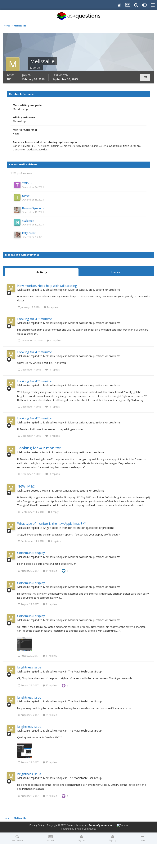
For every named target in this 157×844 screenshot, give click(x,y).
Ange (46, 528)
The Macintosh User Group (85, 671)
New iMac (25, 486)
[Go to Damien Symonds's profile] (17, 210)
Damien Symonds (33, 208)
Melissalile (23, 289)
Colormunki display (31, 553)
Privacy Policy (36, 825)
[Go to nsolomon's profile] (17, 222)
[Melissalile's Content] (145, 77)
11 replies (55, 340)
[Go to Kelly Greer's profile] (17, 235)
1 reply (54, 512)
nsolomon (28, 220)
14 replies (52, 307)
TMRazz (27, 183)
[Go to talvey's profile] (17, 197)
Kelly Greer (28, 233)
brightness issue (29, 667)
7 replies (55, 541)
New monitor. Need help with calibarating (47, 286)
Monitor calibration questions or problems (94, 289)
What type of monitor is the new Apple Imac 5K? (51, 523)
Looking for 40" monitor (34, 319)
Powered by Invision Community (78, 828)
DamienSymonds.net (101, 825)
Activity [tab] (41, 272)
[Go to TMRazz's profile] (17, 185)
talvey (25, 195)
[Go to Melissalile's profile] (11, 288)
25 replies (51, 685)
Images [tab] (115, 272)
